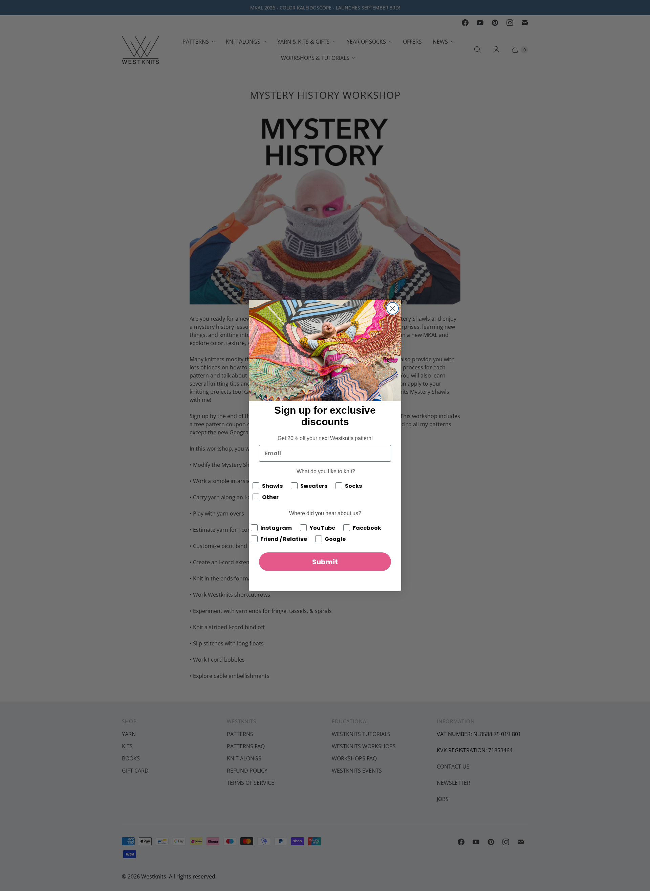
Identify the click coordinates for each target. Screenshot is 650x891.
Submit (325, 562)
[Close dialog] (392, 308)
